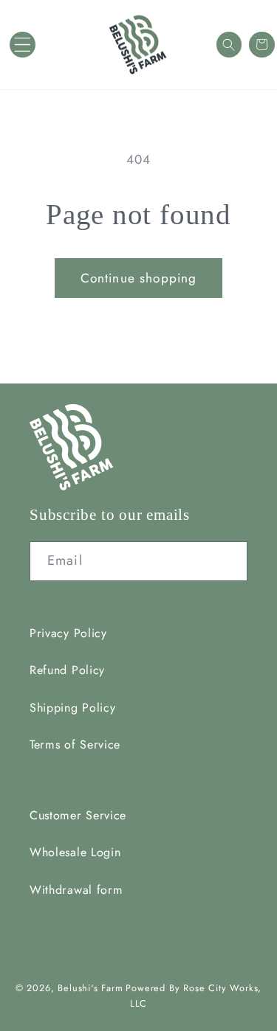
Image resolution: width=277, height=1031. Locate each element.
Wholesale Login (75, 852)
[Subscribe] (228, 561)
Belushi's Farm (90, 988)
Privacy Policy (68, 633)
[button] (22, 45)
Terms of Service (75, 744)
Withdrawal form (76, 889)
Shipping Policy (72, 707)
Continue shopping (139, 278)
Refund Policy (67, 670)
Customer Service (78, 815)
